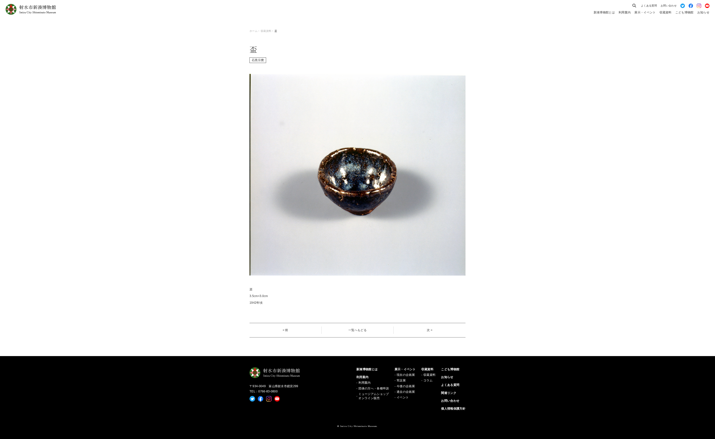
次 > (429, 330)
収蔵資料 (666, 12)
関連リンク (448, 392)
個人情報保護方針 (453, 408)
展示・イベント (645, 12)
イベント (403, 397)
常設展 (401, 380)
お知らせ (703, 12)
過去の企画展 (406, 391)
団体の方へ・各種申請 (373, 388)
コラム (428, 380)
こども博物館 (684, 12)
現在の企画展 (406, 374)
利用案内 (625, 12)
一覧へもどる (357, 330)
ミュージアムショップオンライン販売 (373, 396)
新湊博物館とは (604, 12)
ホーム (254, 30)
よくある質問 (649, 5)
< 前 (285, 330)
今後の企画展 (406, 386)
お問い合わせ (669, 5)
